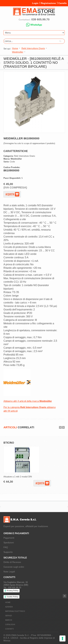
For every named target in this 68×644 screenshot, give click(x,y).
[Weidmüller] (17, 395)
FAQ (5, 547)
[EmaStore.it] (34, 14)
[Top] (64, 596)
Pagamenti (8, 538)
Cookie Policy (12, 597)
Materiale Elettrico (15, 611)
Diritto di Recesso (12, 562)
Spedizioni (8, 542)
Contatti (9, 629)
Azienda (9, 607)
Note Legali (9, 571)
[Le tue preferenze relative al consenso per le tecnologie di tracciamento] (62, 638)
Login (35, 3)
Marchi (8, 620)
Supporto (8, 552)
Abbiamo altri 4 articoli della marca (27, 401)
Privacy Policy (12, 590)
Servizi (8, 616)
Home (7, 602)
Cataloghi (10, 624)
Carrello (62, 3)
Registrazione (48, 3)
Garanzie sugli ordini (13, 567)
